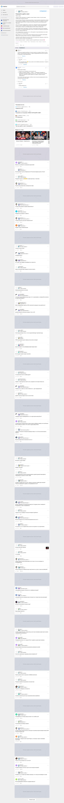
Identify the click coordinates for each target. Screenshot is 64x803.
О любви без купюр (24, 111)
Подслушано (22, 225)
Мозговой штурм (23, 588)
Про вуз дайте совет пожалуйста (24, 126)
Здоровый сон (23, 303)
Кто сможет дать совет (21, 121)
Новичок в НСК (19, 108)
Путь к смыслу (23, 595)
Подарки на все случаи (24, 465)
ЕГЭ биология (19, 117)
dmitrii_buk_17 (19, 106)
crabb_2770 (18, 124)
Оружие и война (23, 480)
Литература (22, 567)
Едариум (21, 338)
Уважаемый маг (22, 170)
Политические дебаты (24, 218)
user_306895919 (19, 115)
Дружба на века (24, 106)
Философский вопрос (24, 204)
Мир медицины (23, 638)
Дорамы (21, 345)
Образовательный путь (24, 124)
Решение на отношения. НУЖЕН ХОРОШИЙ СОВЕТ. (28, 112)
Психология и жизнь (24, 253)
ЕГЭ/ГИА (24, 115)
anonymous (18, 111)
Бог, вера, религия (24, 11)
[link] (23, 138)
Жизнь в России (23, 184)
